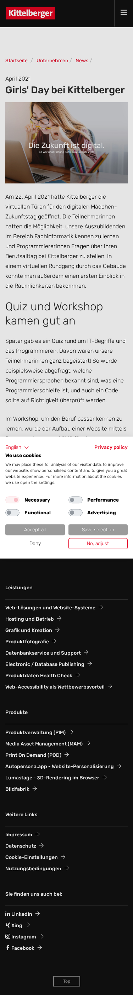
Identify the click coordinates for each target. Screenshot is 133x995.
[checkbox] (12, 500)
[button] (17, 447)
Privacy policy (111, 447)
